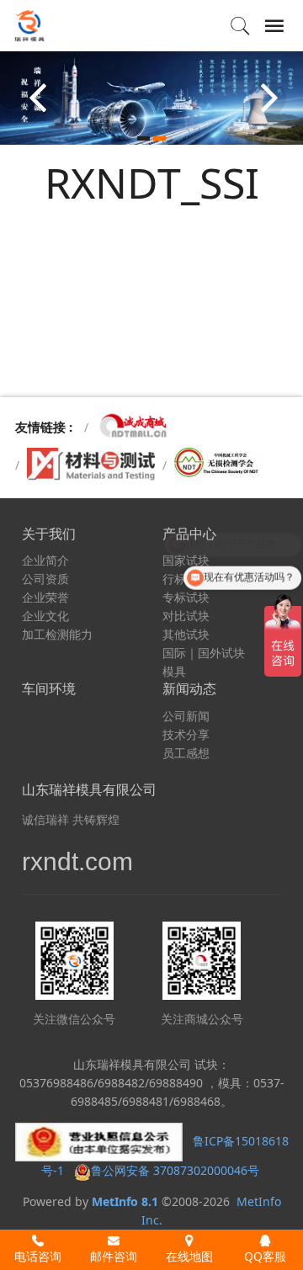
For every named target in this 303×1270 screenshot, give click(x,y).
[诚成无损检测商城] (134, 427)
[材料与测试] (91, 465)
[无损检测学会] (217, 465)
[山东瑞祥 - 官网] (29, 25)
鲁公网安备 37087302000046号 (177, 1170)
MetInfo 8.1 (125, 1201)
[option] (151, 97)
